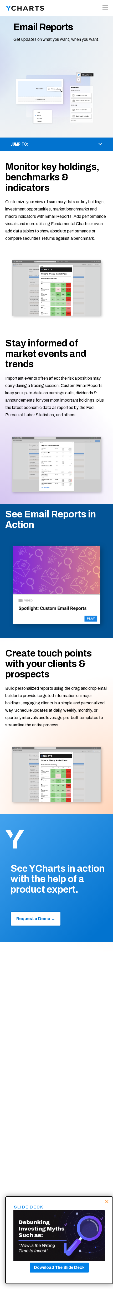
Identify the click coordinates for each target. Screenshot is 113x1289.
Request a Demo (35, 918)
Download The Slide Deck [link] (59, 1267)
